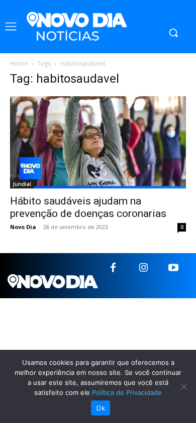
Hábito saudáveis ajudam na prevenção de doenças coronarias (88, 207)
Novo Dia (23, 227)
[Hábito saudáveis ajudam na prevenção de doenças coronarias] (98, 142)
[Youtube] (173, 268)
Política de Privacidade (127, 392)
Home (19, 63)
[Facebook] (113, 268)
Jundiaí (22, 183)
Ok (100, 408)
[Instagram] (143, 268)
